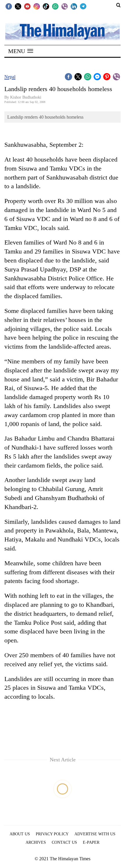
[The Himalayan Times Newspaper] (62, 31)
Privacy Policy (52, 834)
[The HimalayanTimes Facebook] (8, 6)
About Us (20, 834)
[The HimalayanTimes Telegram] (83, 6)
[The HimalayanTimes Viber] (64, 6)
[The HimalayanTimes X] (18, 6)
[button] (20, 51)
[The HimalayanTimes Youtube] (27, 6)
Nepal (9, 76)
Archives (36, 842)
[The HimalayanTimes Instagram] (36, 6)
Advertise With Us (94, 834)
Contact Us (64, 842)
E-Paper (91, 842)
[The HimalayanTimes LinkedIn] (74, 6)
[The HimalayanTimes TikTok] (46, 6)
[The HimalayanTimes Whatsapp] (55, 6)
